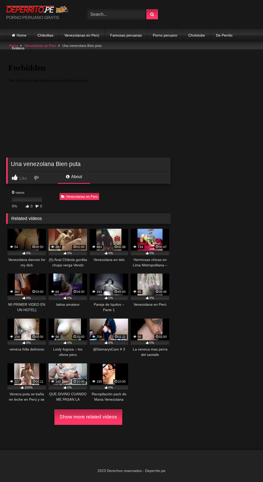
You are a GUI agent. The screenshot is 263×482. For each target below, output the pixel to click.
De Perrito (224, 35)
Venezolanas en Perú (81, 35)
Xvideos (18, 48)
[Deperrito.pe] (40, 10)
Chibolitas (45, 35)
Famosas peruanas (126, 35)
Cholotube (196, 35)
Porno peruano (165, 35)
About (76, 176)
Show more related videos (88, 416)
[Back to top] (247, 467)
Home (21, 35)
